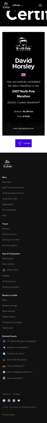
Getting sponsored (10, 287)
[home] (6, 5)
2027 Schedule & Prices (13, 188)
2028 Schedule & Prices (13, 193)
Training (5, 276)
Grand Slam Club (9, 199)
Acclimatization (9, 281)
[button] (18, 5)
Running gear (8, 259)
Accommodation (9, 245)
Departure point (9, 234)
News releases (8, 311)
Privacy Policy (8, 415)
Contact (16, 394)
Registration (7, 204)
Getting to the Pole (10, 240)
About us (6, 394)
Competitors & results (12, 322)
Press (4, 300)
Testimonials (7, 328)
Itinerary (6, 229)
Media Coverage (9, 306)
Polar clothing (8, 264)
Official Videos (8, 317)
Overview (6, 182)
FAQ (4, 216)
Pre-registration (9, 210)
